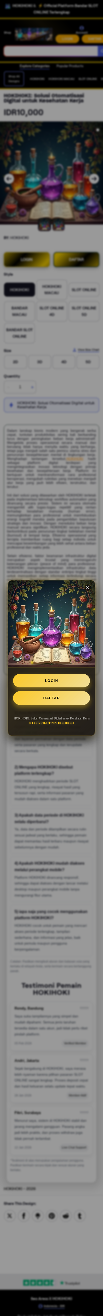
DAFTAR (51, 698)
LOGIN (51, 681)
